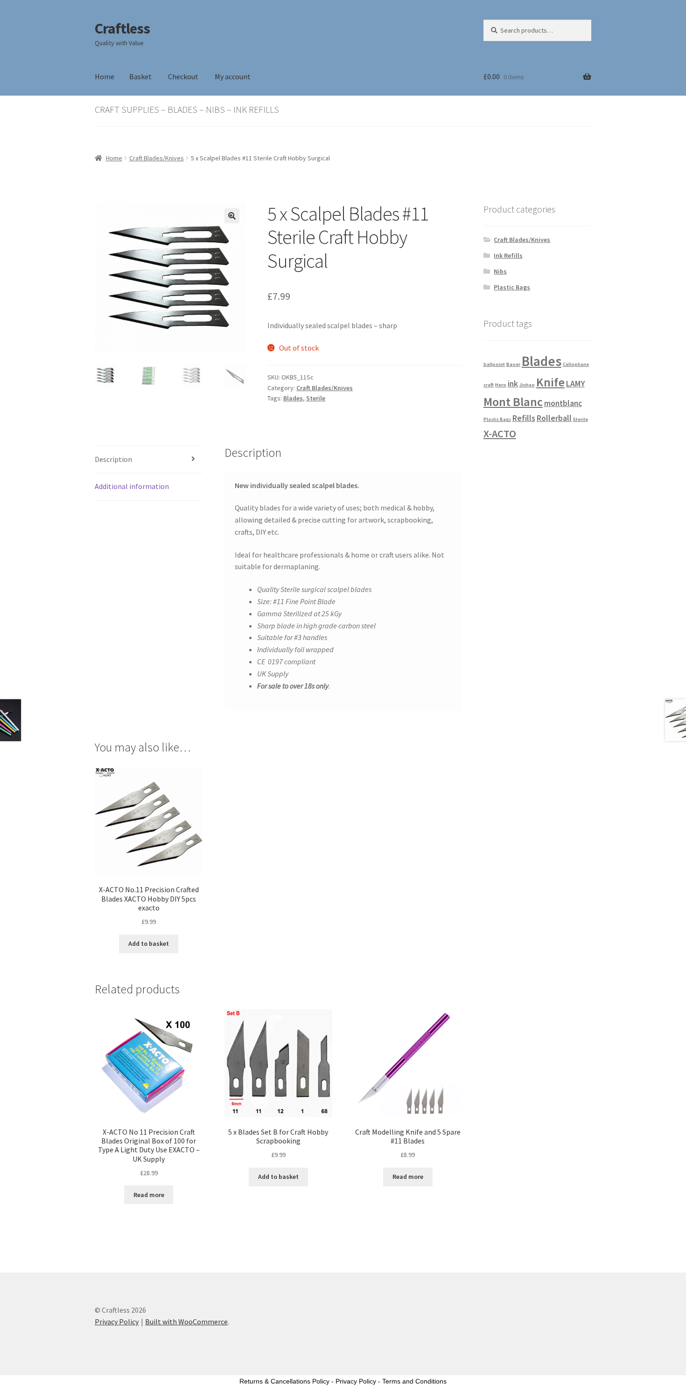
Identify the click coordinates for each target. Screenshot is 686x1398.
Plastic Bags (512, 287)
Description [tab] (113, 459)
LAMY (575, 384)
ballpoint (494, 364)
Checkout (183, 76)
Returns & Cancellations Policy (284, 1381)
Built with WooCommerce (186, 1321)
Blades (293, 398)
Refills (523, 418)
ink (513, 384)
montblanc (563, 403)
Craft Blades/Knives (156, 158)
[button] (231, 215)
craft (488, 385)
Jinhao (527, 385)
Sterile (315, 398)
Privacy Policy (117, 1321)
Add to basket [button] (148, 943)
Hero (500, 385)
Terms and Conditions (414, 1381)
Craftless (122, 28)
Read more (148, 1195)
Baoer (513, 364)
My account (233, 76)
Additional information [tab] (132, 486)
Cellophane (576, 364)
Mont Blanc (513, 401)
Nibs (500, 271)
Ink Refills (508, 255)
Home (104, 76)
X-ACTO (499, 433)
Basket (140, 76)
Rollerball (554, 418)
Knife (550, 382)
